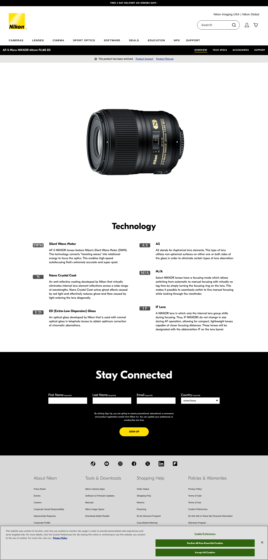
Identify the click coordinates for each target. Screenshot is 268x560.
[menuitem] (20, 40)
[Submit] (234, 25)
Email (145, 395)
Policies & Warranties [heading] (207, 478)
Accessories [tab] (241, 50)
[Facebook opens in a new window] (134, 463)
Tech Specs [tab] (220, 50)
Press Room (40, 489)
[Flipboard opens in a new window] (175, 463)
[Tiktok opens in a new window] (93, 463)
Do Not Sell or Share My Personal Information (210, 516)
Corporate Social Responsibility (49, 509)
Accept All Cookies (205, 552)
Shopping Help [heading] (150, 478)
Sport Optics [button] (84, 40)
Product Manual (165, 58)
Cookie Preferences (197, 509)
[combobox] (218, 25)
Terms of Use (194, 502)
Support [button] (193, 40)
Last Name (104, 395)
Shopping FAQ (144, 495)
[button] (20, 3)
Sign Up (139, 431)
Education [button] (156, 40)
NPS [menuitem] (177, 40)
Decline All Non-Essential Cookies (205, 543)
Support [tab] (259, 50)
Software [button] (112, 40)
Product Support (144, 58)
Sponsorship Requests (45, 516)
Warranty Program (197, 522)
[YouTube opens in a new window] (106, 463)
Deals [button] (134, 40)
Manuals (89, 502)
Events (37, 495)
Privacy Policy (195, 489)
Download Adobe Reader (97, 516)
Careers (38, 502)
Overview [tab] (200, 50)
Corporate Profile (42, 522)
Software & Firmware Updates (99, 495)
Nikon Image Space (94, 509)
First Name (60, 395)
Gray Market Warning (147, 522)
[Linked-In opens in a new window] (161, 463)
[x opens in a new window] (147, 463)
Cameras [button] (16, 40)
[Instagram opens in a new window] (120, 463)
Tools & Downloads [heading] (103, 478)
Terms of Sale (195, 495)
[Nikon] (18, 17)
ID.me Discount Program (149, 516)
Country (190, 395)
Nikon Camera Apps (95, 489)
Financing (141, 509)
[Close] (262, 542)
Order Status (143, 489)
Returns (140, 502)
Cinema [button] (58, 40)
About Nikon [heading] (45, 478)
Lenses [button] (38, 40)
